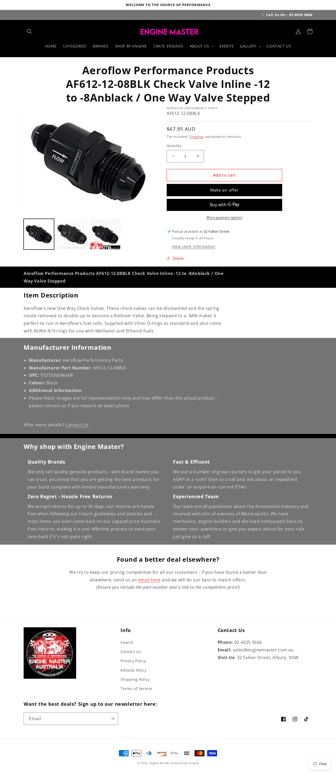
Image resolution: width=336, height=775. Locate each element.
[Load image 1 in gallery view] (39, 234)
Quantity (174, 145)
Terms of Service (136, 688)
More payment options (224, 217)
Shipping (196, 136)
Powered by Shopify (185, 763)
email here (149, 580)
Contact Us (77, 425)
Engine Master (160, 763)
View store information (193, 246)
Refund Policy (133, 670)
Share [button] (178, 258)
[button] (29, 31)
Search (127, 642)
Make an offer (224, 190)
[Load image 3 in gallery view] (105, 234)
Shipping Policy (135, 679)
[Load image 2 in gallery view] (72, 234)
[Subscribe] (112, 719)
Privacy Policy (133, 660)
